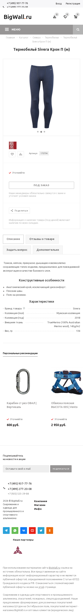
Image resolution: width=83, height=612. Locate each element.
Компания (40, 501)
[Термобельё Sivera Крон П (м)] (41, 128)
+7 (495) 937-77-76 (17, 3)
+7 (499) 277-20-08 (17, 7)
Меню (16, 29)
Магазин (39, 505)
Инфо (38, 508)
